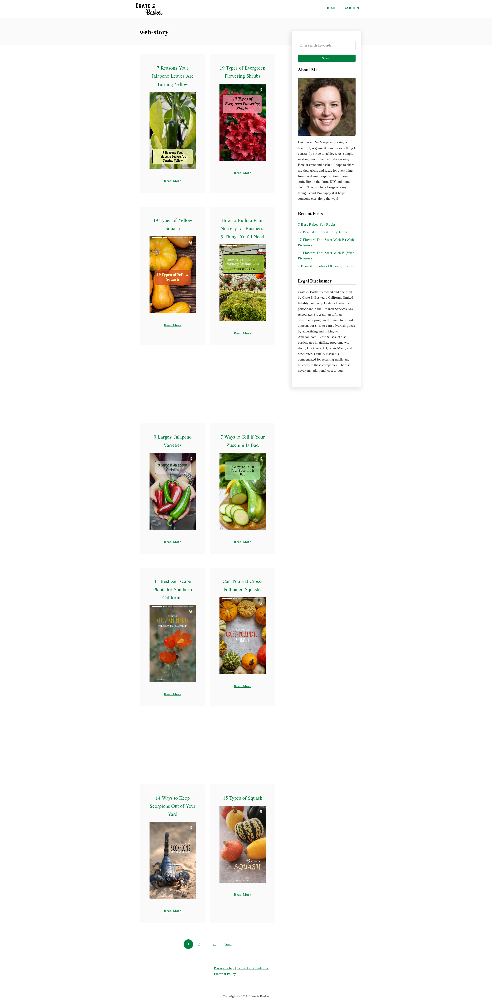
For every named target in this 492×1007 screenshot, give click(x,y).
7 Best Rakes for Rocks (317, 224)
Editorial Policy (225, 974)
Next (228, 944)
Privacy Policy (224, 968)
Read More (172, 181)
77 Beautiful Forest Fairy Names (324, 232)
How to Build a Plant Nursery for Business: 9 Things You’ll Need (242, 228)
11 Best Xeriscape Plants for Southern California (172, 589)
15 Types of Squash (242, 797)
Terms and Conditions (252, 968)
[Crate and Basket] (149, 9)
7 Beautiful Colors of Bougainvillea (326, 266)
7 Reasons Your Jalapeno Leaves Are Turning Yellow (173, 75)
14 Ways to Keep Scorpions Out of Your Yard (172, 805)
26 (214, 944)
